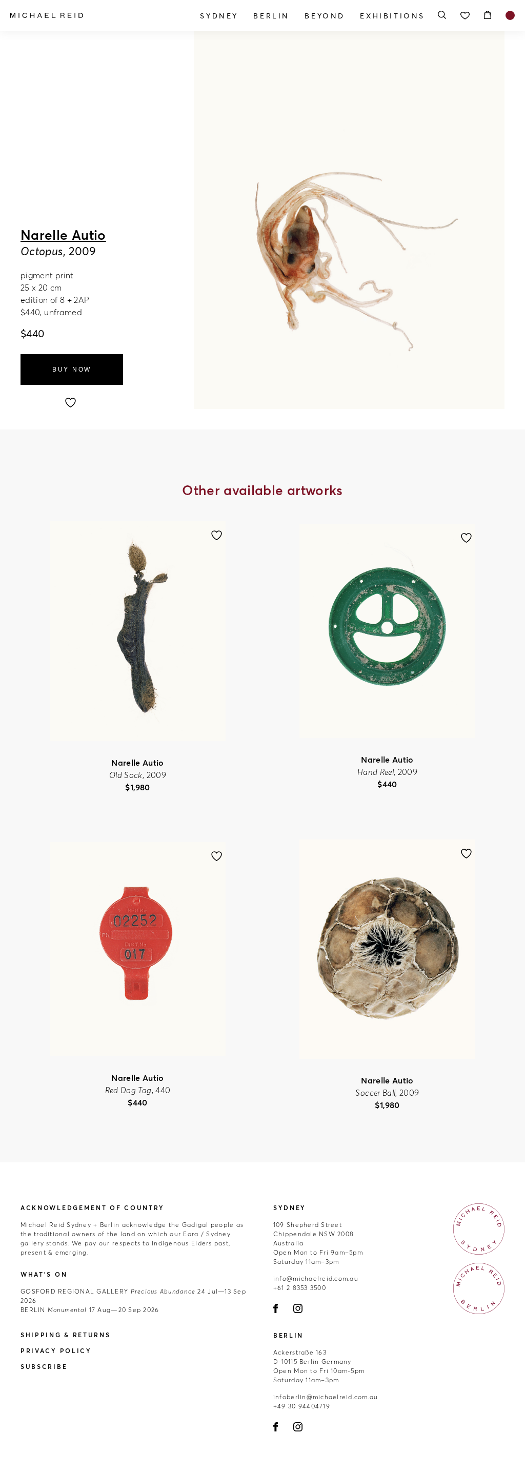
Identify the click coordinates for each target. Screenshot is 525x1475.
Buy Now (71, 369)
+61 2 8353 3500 (299, 1288)
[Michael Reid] (85, 15)
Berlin (271, 16)
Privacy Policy (56, 1351)
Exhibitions (392, 16)
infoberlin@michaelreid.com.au (325, 1397)
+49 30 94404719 (301, 1406)
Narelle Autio (63, 235)
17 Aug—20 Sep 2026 (90, 1310)
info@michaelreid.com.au (315, 1278)
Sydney (219, 16)
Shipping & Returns (66, 1335)
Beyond (325, 16)
